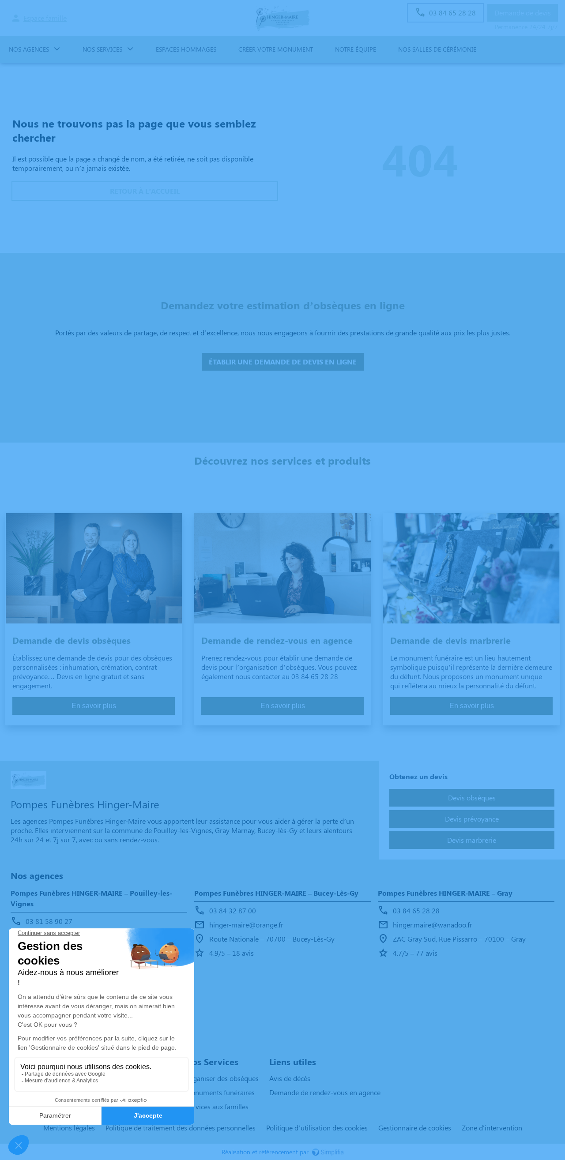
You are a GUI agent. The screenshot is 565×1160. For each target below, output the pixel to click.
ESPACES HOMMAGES (186, 49)
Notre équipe (355, 49)
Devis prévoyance (472, 818)
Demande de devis (522, 12)
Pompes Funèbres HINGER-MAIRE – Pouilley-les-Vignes (91, 898)
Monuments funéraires (220, 1092)
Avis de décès (289, 1078)
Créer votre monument (275, 49)
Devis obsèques (472, 797)
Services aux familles (217, 1106)
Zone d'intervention (492, 1127)
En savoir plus (94, 706)
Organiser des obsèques (222, 1078)
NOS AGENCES (29, 49)
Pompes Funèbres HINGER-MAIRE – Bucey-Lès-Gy (276, 892)
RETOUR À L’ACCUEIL (145, 190)
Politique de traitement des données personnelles (180, 1127)
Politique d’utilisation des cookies (317, 1127)
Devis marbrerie (471, 840)
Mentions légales (69, 1127)
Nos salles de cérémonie (437, 49)
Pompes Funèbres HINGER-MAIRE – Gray (445, 892)
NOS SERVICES (102, 49)
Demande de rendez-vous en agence (324, 1092)
